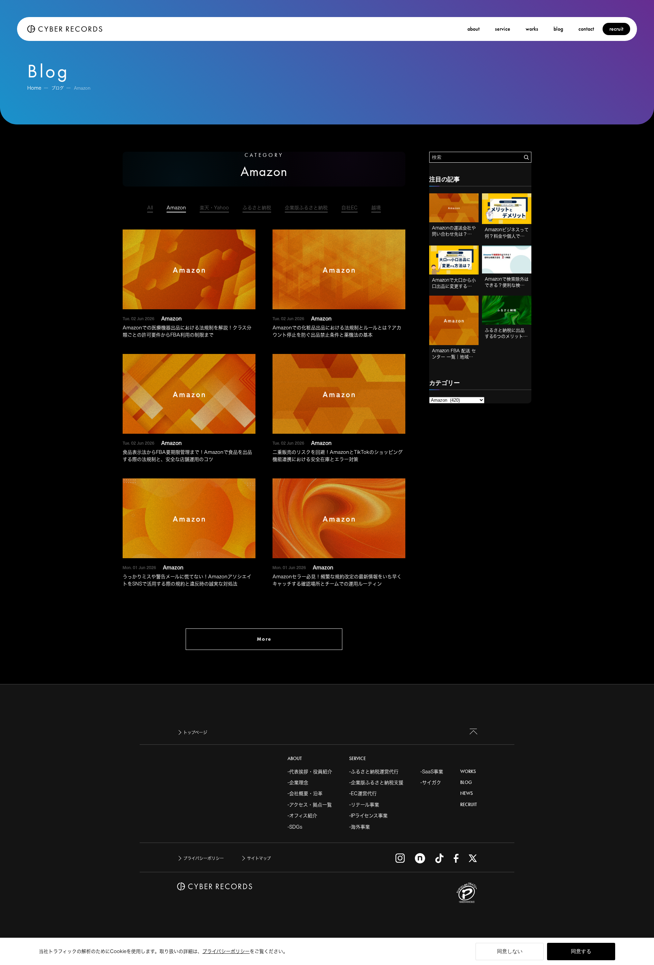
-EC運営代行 (363, 793)
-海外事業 (359, 827)
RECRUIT (468, 804)
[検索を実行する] (526, 157)
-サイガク (430, 782)
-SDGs (294, 827)
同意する (581, 951)
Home (34, 88)
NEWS (466, 793)
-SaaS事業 (431, 771)
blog (558, 29)
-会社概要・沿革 (305, 793)
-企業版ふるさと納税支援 (376, 782)
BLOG (466, 782)
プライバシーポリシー (226, 951)
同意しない (510, 951)
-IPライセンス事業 (368, 815)
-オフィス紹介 (302, 815)
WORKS (468, 771)
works (532, 29)
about (473, 29)
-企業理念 (297, 782)
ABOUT (294, 758)
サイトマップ (259, 858)
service (502, 29)
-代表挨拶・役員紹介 (309, 771)
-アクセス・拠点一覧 (309, 804)
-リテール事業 (364, 804)
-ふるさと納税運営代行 (374, 771)
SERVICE (357, 758)
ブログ (57, 88)
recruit (616, 29)
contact (586, 29)
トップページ (195, 732)
